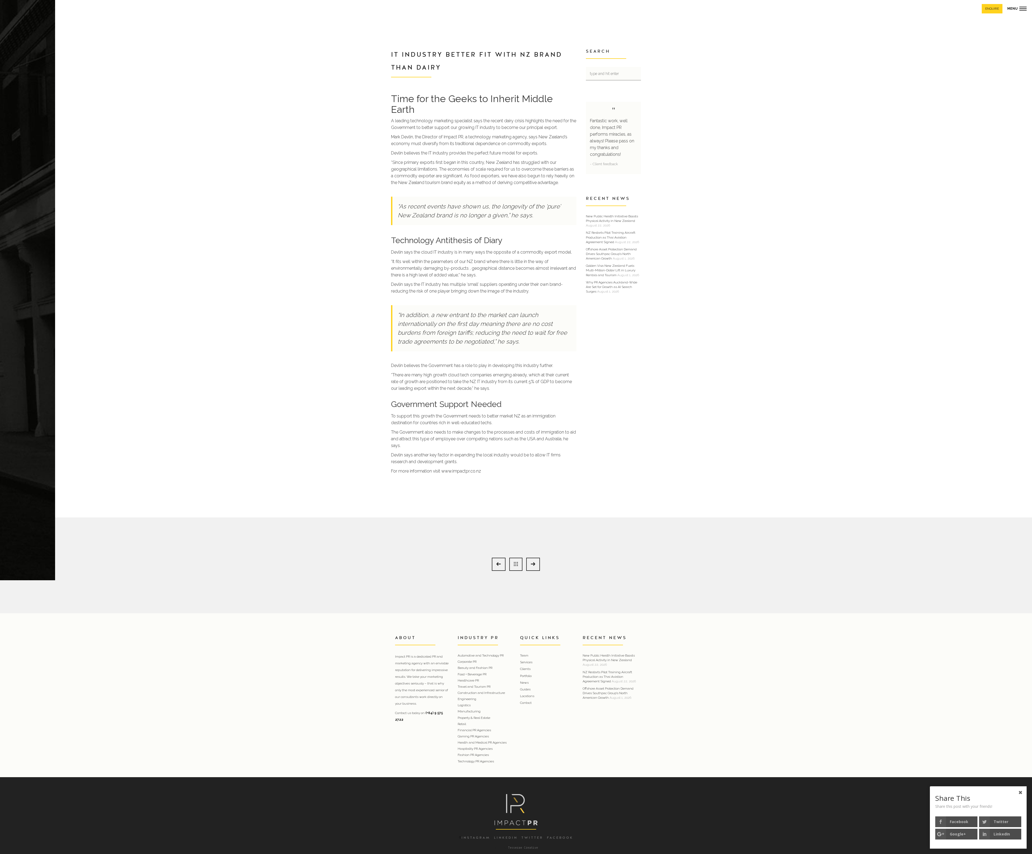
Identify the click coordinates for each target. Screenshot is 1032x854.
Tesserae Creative (523, 847)
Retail (462, 724)
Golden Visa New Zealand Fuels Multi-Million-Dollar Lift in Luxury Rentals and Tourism (610, 270)
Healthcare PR (468, 680)
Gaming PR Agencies (473, 736)
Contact (526, 703)
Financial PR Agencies (474, 730)
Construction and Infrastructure (481, 693)
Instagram (475, 837)
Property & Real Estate (474, 718)
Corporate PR (467, 662)
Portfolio (526, 676)
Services (526, 662)
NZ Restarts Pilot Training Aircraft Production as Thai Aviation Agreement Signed (610, 237)
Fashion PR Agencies (473, 755)
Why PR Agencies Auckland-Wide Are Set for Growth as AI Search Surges (611, 286)
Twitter (532, 837)
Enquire (992, 8)
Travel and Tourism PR (474, 687)
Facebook (560, 837)
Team (524, 655)
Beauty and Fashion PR (475, 668)
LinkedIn (506, 837)
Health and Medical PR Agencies (482, 742)
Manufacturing (469, 711)
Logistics (464, 705)
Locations (527, 696)
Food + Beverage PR (472, 674)
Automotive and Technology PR (481, 655)
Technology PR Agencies (476, 761)
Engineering (467, 699)
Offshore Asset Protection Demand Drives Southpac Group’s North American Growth (611, 253)
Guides (525, 689)
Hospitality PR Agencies (475, 749)
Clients (525, 669)
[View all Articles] (515, 564)
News (524, 682)
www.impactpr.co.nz (461, 471)
